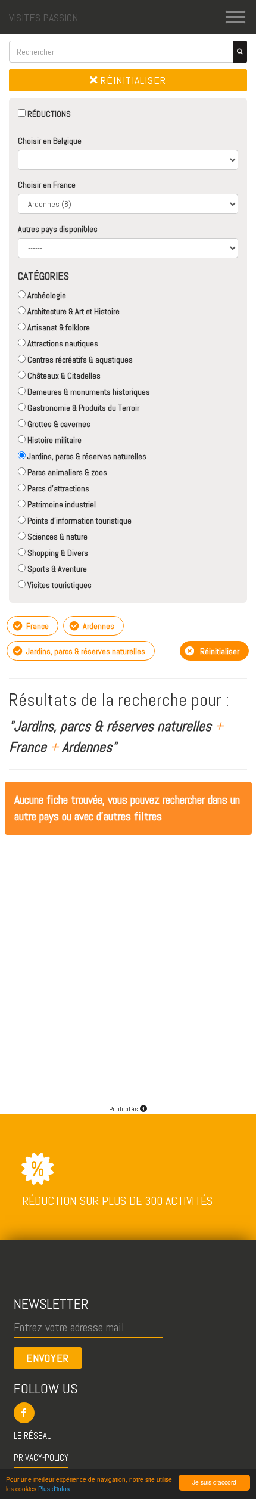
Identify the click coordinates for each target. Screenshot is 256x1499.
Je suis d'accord (214, 1482)
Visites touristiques (59, 585)
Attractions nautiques (62, 343)
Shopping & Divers (57, 552)
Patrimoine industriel (61, 504)
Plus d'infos (54, 1488)
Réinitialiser (132, 80)
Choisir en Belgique (50, 140)
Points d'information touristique (79, 520)
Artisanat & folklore (58, 327)
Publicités (124, 1109)
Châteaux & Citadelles (63, 375)
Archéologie (46, 295)
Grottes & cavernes (58, 424)
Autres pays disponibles (58, 229)
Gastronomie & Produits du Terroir (82, 407)
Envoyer (47, 1358)
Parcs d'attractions (57, 488)
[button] (128, 1412)
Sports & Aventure (56, 568)
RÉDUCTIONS (48, 114)
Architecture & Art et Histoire (73, 311)
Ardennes (97, 626)
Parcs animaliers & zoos (66, 472)
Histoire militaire (54, 440)
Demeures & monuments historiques (88, 391)
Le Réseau (33, 1435)
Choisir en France (47, 184)
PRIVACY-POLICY (41, 1457)
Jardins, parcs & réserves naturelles (86, 456)
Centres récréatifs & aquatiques (79, 359)
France (36, 626)
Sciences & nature (57, 536)
